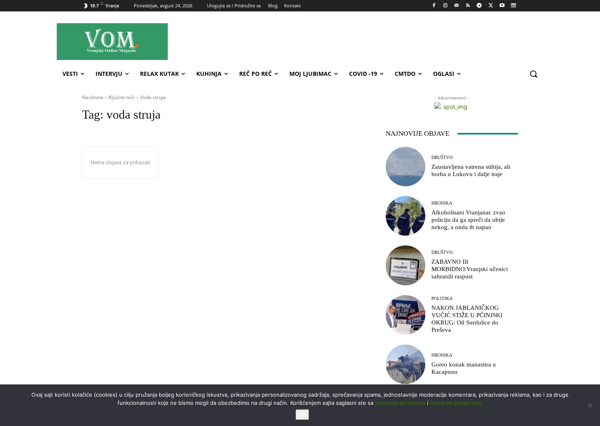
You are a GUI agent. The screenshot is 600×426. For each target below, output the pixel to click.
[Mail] (456, 6)
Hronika (441, 203)
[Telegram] (479, 6)
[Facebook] (434, 6)
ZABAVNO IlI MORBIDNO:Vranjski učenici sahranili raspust (469, 269)
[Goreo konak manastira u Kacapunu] (405, 364)
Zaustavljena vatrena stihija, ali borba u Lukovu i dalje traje (470, 170)
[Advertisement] (373, 41)
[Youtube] (502, 6)
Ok (302, 414)
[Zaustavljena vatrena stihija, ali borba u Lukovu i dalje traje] (405, 166)
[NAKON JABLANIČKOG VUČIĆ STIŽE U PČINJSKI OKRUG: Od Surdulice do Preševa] (405, 315)
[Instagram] (445, 6)
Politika (442, 298)
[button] (533, 74)
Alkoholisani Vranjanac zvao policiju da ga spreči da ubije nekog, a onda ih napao (468, 219)
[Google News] (513, 6)
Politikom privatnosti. (456, 403)
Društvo (442, 157)
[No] (590, 405)
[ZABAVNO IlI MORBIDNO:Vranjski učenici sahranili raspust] (405, 265)
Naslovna (92, 97)
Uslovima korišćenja (400, 403)
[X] (491, 6)
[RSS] (468, 6)
